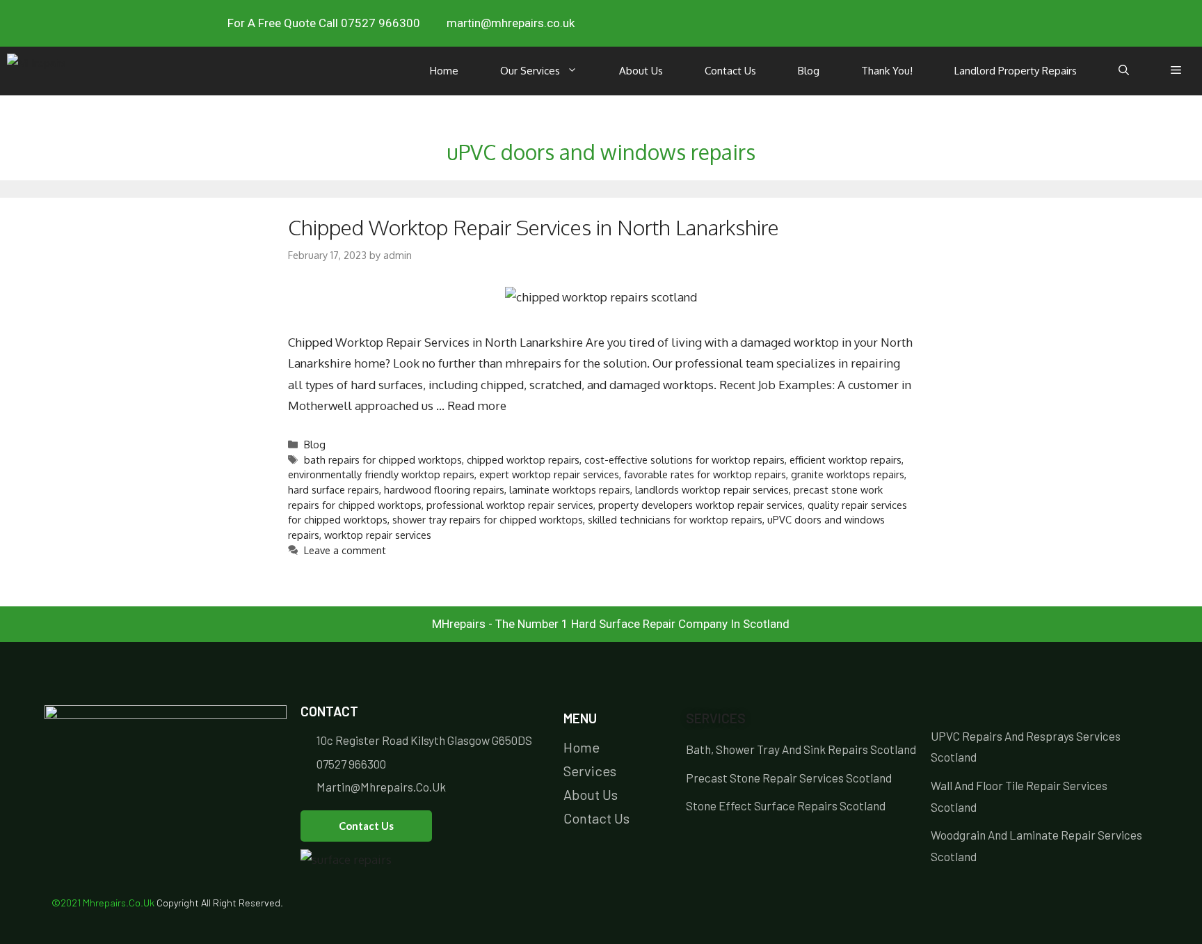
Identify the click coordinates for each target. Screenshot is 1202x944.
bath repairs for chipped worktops (383, 459)
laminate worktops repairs (569, 489)
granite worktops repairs (847, 474)
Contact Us (730, 70)
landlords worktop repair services (712, 489)
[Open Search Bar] (1124, 71)
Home (444, 70)
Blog (808, 70)
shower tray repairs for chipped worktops (487, 519)
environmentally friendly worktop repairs (381, 474)
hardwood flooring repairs (444, 489)
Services (716, 718)
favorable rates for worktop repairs (705, 474)
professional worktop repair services (509, 504)
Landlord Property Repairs (1015, 70)
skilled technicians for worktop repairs (675, 519)
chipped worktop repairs (523, 459)
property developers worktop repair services (700, 504)
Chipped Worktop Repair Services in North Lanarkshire (533, 227)
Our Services (530, 70)
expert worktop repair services (549, 474)
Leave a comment (345, 550)
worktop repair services (377, 534)
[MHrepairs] (36, 71)
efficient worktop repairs (846, 459)
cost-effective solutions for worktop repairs (684, 459)
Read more (476, 405)
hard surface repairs (333, 489)
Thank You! (887, 70)
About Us (641, 70)
